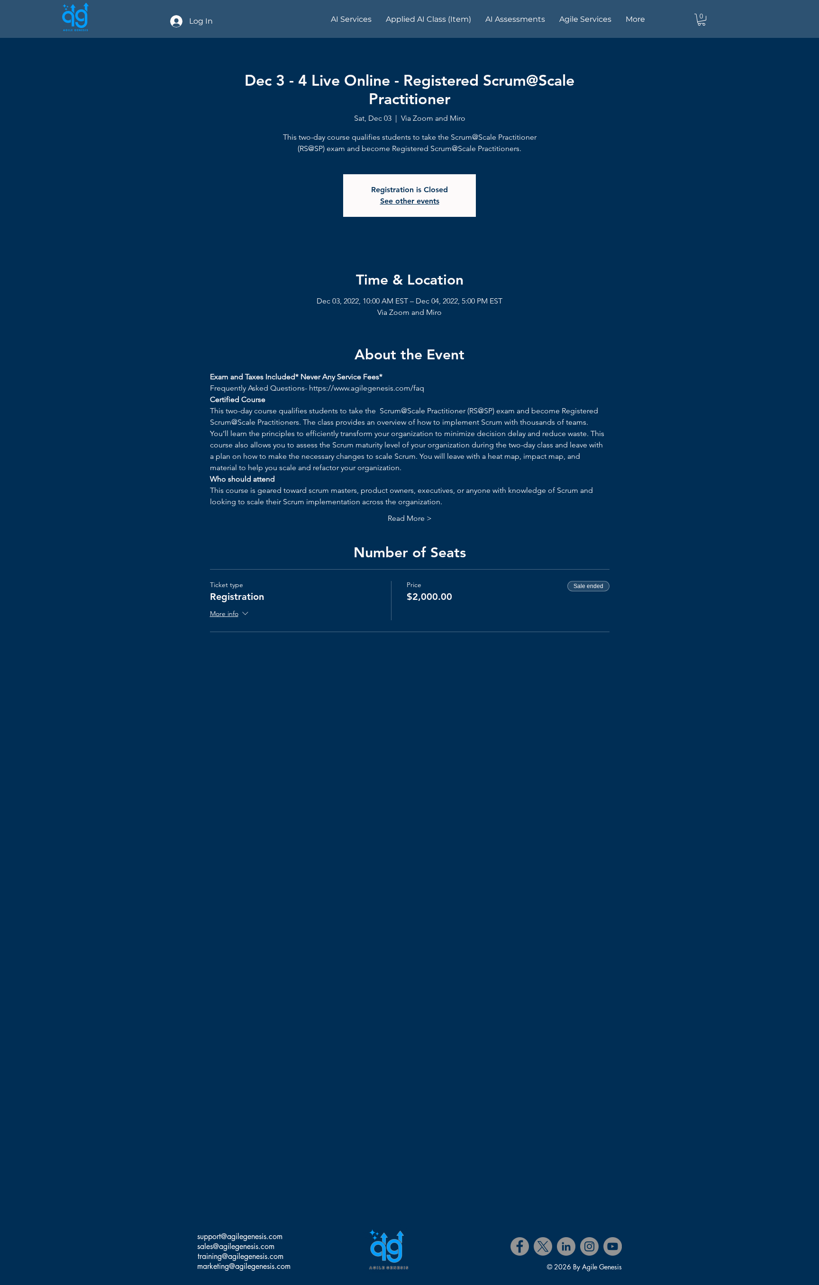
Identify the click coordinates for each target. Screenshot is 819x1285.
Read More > (410, 518)
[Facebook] (519, 1246)
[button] (701, 20)
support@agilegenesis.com (239, 1236)
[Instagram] (589, 1246)
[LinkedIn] (566, 1246)
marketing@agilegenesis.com (244, 1266)
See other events (409, 200)
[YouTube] (612, 1246)
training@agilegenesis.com (240, 1256)
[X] (543, 1246)
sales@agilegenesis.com (235, 1246)
